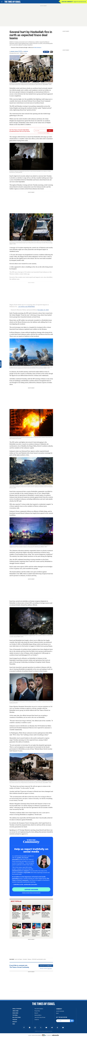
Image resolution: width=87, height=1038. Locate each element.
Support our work (31, 889)
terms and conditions (39, 1008)
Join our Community (67, 1)
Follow (20, 51)
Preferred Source (37, 47)
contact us (37, 1019)
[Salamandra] (55, 1035)
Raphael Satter (13, 1016)
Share (46, 51)
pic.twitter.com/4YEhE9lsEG (26, 306)
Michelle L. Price (13, 1025)
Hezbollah (25, 959)
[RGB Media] (44, 1035)
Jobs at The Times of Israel (40, 1017)
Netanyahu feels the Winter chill (36, 913)
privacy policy (37, 1010)
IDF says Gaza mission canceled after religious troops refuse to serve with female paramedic (16, 915)
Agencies (26, 51)
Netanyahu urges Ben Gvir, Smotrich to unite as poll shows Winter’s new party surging (46, 914)
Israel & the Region (18, 959)
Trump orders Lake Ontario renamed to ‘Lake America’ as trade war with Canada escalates (14, 1022)
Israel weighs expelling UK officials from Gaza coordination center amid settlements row (16, 933)
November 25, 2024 (43, 310)
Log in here (50, 968)
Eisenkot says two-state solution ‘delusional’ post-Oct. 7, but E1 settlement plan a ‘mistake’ (36, 933)
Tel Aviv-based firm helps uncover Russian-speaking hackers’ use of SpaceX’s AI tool (13, 1013)
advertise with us (38, 1015)
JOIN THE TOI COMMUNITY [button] (46, 965)
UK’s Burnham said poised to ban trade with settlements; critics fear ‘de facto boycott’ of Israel (46, 933)
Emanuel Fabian (14, 51)
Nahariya (29, 959)
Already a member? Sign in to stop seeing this (31, 892)
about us (36, 1013)
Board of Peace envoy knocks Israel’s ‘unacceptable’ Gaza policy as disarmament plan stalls (26, 916)
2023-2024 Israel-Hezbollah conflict (39, 959)
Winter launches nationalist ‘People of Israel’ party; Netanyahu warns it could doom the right (26, 933)
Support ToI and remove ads (80, 1)
